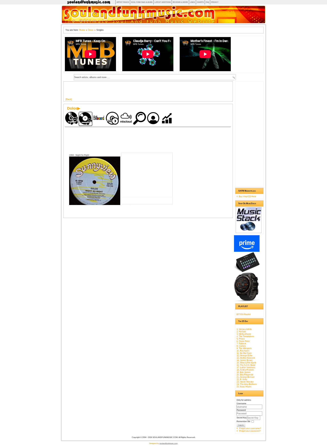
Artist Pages (122, 2)
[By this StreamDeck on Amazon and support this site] (247, 271)
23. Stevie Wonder (245, 382)
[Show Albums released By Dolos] (72, 118)
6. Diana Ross (243, 341)
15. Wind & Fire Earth (246, 363)
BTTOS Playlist (243, 314)
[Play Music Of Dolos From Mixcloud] (126, 118)
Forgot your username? (250, 428)
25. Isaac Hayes (244, 386)
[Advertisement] (127, 91)
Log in (241, 425)
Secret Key (242, 417)
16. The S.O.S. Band (246, 365)
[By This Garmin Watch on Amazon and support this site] (247, 301)
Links (192, 2)
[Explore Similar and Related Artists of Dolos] (140, 118)
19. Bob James (243, 372)
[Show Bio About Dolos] (153, 118)
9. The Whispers (244, 348)
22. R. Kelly (242, 379)
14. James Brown (245, 360)
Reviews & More (180, 2)
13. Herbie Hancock (246, 358)
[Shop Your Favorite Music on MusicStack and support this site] (249, 231)
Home (82, 30)
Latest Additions (162, 2)
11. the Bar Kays (244, 353)
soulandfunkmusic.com (168, 443)
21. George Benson (246, 377)
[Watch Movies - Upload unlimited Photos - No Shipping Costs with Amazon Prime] (247, 251)
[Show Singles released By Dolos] (85, 119)
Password (241, 410)
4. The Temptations (245, 336)
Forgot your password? (250, 431)
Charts (200, 2)
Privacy (215, 2)
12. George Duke (244, 355)
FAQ (207, 2)
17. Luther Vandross (246, 367)
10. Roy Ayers (243, 351)
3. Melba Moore (244, 334)
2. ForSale (241, 331)
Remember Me (243, 421)
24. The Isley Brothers (247, 384)
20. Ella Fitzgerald (245, 374)
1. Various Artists (244, 329)
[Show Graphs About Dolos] (167, 118)
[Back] (68, 99)
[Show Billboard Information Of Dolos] (99, 118)
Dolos (91, 30)
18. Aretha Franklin (245, 370)
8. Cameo (241, 346)
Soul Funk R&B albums (142, 2)
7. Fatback (241, 343)
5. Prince (241, 339)
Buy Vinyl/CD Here (247, 196)
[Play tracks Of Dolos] (113, 118)
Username (241, 403)
